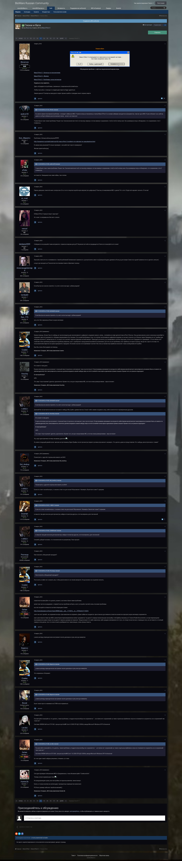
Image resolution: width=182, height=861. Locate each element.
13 (40, 38)
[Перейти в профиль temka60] (24, 287)
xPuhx (24, 170)
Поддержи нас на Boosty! (78, 8)
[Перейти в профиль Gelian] (24, 602)
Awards (118, 8)
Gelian (24, 609)
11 (34, 38)
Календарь (27, 12)
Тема (73, 855)
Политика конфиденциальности (87, 855)
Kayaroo (24, 648)
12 (37, 38)
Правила (36, 12)
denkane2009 (24, 244)
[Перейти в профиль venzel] (24, 218)
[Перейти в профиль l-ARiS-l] (24, 401)
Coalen (24, 350)
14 (44, 38)
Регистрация (160, 3)
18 (57, 38)
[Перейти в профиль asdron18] (24, 109)
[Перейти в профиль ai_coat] (24, 191)
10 (30, 38)
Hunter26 (24, 781)
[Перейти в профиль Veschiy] (24, 366)
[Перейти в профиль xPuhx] (25, 164)
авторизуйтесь (74, 811)
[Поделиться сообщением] (165, 44)
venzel (24, 228)
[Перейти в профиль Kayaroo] (24, 639)
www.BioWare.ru (22, 8)
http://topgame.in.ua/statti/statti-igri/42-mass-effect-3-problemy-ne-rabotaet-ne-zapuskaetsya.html (64, 141)
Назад (20, 38)
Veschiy (24, 374)
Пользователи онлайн (59, 12)
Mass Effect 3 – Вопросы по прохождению (47, 72)
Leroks (24, 728)
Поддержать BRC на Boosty (91, 21)
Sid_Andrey (24, 464)
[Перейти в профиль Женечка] (17, 26)
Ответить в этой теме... (34, 818)
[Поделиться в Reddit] (16, 833)
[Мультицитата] (35, 98)
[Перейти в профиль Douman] (24, 506)
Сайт (50, 8)
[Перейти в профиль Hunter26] (24, 774)
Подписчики (157, 25)
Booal (24, 703)
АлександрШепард (25, 269)
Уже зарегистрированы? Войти (143, 3)
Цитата (40, 98)
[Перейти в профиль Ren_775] (24, 311)
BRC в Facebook (96, 8)
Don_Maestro (24, 138)
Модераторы (46, 12)
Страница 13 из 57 (74, 38)
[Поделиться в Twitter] (19, 833)
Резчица (24, 555)
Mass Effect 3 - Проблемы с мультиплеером (47, 79)
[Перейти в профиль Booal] (24, 695)
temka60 (24, 295)
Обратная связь (104, 855)
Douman (24, 514)
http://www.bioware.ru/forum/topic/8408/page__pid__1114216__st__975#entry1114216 (61, 611)
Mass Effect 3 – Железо (41, 76)
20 (165, 25)
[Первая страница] (16, 38)
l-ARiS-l (24, 409)
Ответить (157, 32)
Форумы (18, 12)
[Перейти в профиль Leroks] (24, 720)
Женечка (29, 28)
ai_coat (24, 198)
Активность (61, 8)
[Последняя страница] (66, 38)
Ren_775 (24, 317)
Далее (61, 38)
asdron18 (24, 114)
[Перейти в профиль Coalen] (24, 339)
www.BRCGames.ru (38, 8)
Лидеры (108, 8)
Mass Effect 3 (46, 28)
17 (54, 38)
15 (47, 38)
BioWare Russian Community (32, 3)
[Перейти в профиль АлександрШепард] (24, 261)
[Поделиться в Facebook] (22, 833)
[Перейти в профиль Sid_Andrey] (24, 458)
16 (50, 38)
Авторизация (148, 25)
